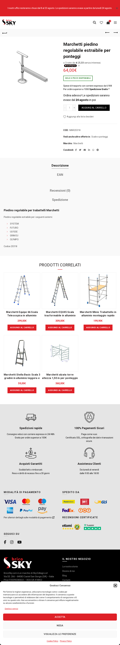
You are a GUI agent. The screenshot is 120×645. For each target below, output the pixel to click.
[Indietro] (5, 33)
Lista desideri (101, 22)
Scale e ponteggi (99, 136)
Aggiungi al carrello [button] (22, 327)
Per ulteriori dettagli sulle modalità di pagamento (28, 517)
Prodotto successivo (115, 33)
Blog (64, 575)
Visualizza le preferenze (60, 634)
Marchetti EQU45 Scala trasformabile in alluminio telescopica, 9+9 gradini (60, 315)
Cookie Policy (52, 641)
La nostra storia (70, 566)
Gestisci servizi (11, 609)
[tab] (60, 166)
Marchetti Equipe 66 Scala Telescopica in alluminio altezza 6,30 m (22, 315)
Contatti (66, 580)
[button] (115, 585)
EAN (60, 175)
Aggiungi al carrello (94, 107)
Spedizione (60, 200)
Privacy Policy (66, 641)
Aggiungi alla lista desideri (80, 116)
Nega (60, 625)
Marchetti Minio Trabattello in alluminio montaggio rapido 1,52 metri (98, 315)
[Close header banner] (117, 8)
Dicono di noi (68, 571)
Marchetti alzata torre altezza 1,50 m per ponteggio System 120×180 (60, 378)
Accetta (60, 617)
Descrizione (60, 165)
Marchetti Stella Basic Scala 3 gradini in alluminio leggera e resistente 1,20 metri (22, 378)
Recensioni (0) (60, 190)
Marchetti (78, 143)
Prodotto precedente (107, 33)
